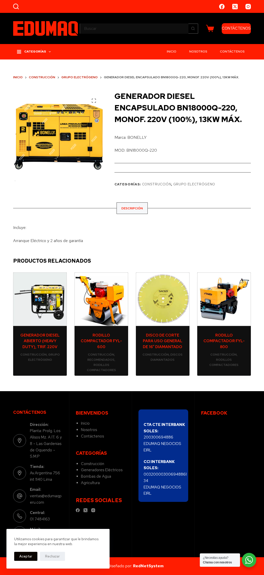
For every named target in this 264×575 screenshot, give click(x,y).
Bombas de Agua (96, 476)
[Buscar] (16, 6)
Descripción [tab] (132, 208)
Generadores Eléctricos (101, 470)
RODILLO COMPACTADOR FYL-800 (224, 341)
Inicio (171, 51)
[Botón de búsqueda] (193, 28)
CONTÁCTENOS (236, 28)
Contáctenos (232, 51)
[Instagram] (248, 6)
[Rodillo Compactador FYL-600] (101, 299)
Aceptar (25, 556)
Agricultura (90, 482)
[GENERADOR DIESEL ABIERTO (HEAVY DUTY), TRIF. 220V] (40, 299)
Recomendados (100, 360)
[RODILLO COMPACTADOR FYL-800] (224, 299)
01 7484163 (40, 519)
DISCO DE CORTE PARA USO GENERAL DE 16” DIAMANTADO (162, 341)
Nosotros (198, 51)
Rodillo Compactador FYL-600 (101, 341)
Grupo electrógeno (194, 184)
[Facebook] (222, 6)
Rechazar (52, 556)
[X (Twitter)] (235, 6)
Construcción (156, 184)
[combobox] (134, 28)
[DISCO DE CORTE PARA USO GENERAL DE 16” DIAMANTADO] (162, 299)
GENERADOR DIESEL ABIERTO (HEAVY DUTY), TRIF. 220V (40, 341)
